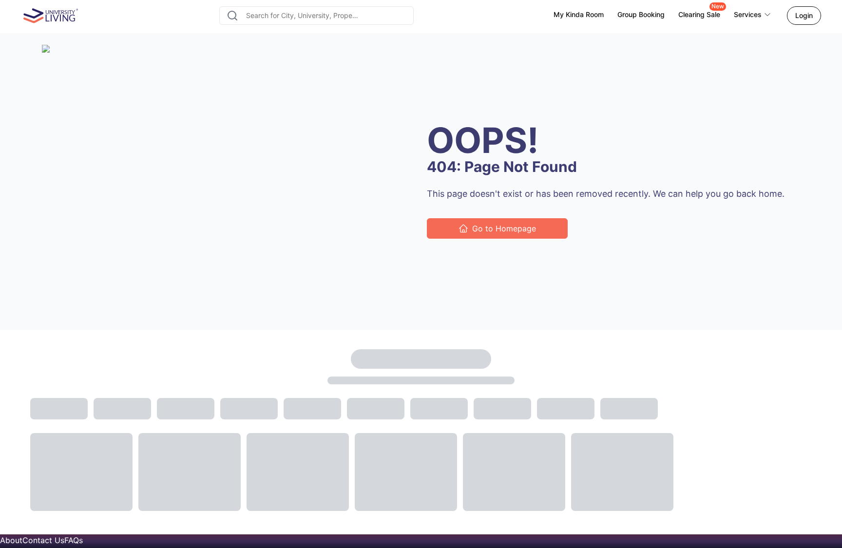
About (11, 540)
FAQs (73, 540)
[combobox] (316, 15)
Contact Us (43, 540)
